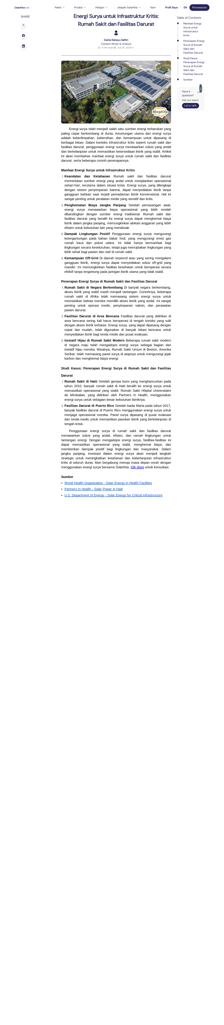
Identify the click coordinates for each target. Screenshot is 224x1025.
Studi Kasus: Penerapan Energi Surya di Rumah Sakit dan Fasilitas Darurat (193, 66)
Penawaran (199, 7)
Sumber (188, 79)
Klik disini (137, 467)
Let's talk (190, 105)
